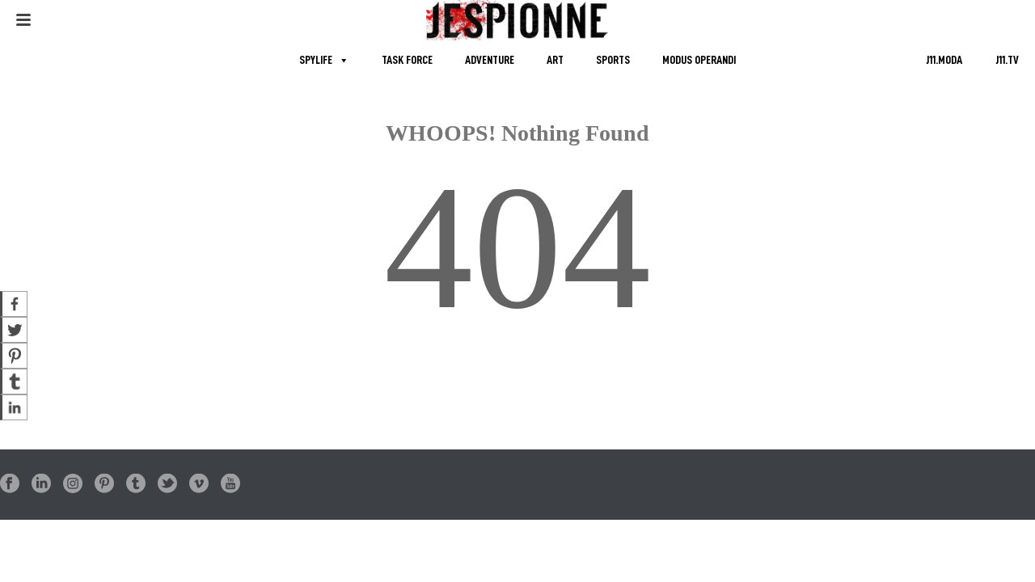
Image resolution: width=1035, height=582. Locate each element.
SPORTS (613, 60)
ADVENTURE (489, 60)
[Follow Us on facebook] (9, 485)
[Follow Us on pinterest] (104, 485)
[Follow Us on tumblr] (136, 485)
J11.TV (1007, 60)
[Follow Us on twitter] (167, 485)
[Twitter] (13, 330)
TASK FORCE (407, 60)
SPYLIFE (315, 60)
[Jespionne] (518, 20)
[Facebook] (13, 304)
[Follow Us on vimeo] (199, 485)
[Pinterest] (13, 356)
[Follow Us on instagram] (72, 485)
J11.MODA (944, 60)
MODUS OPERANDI (699, 60)
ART (555, 60)
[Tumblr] (13, 381)
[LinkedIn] (13, 407)
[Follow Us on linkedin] (41, 485)
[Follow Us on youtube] (230, 485)
